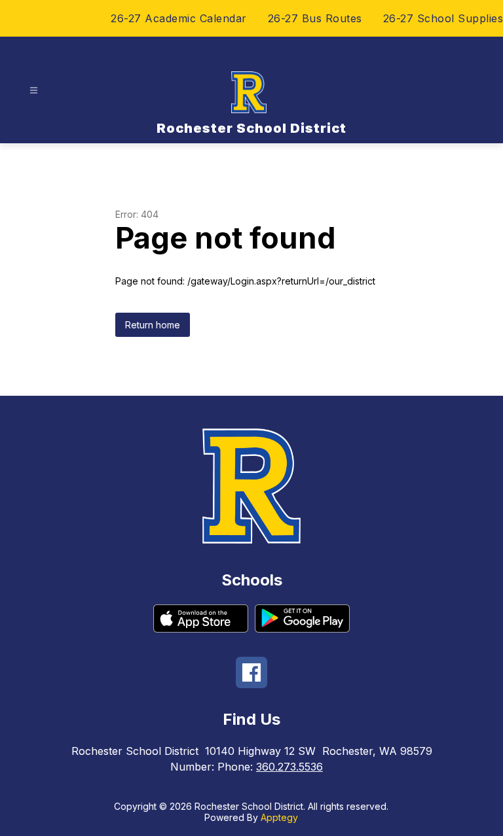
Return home (152, 324)
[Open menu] (33, 90)
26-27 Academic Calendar (179, 18)
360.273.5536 (289, 766)
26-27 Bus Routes (315, 18)
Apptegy (279, 817)
